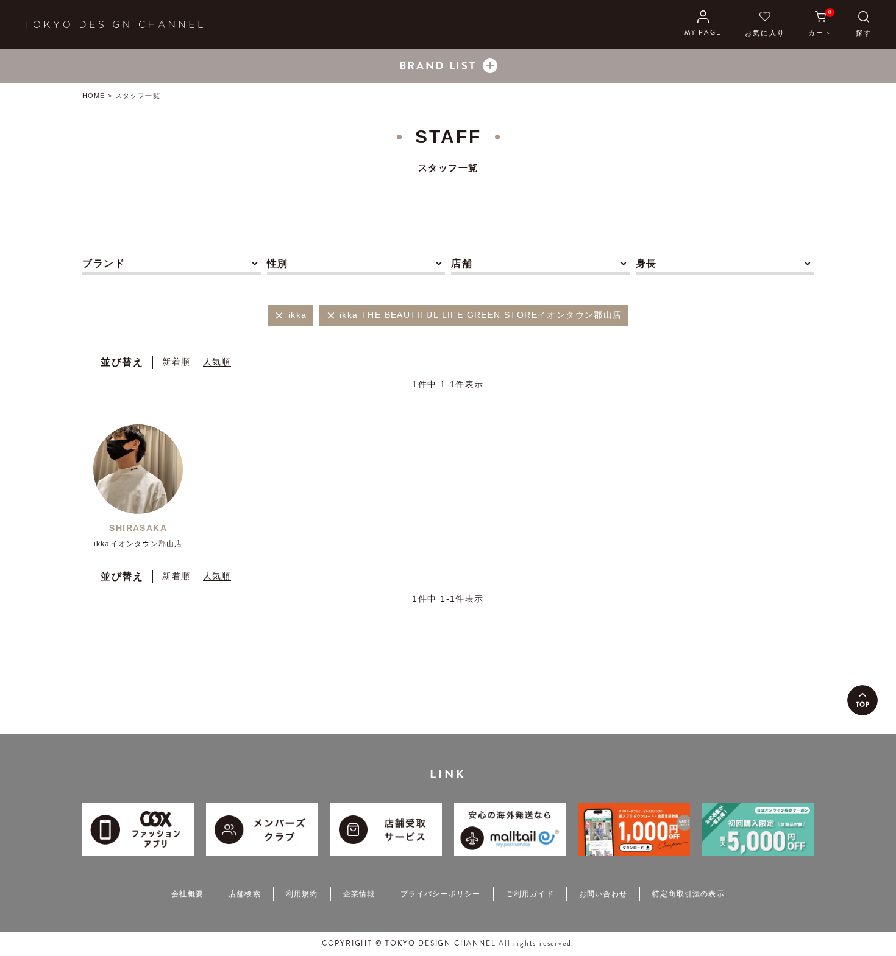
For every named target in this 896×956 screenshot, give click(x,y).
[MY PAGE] (703, 24)
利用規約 (302, 894)
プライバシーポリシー (440, 894)
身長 (646, 263)
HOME (93, 95)
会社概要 (187, 894)
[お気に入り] (765, 24)
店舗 (461, 263)
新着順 (176, 361)
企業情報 (359, 894)
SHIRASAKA (138, 528)
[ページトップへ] (862, 700)
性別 (277, 263)
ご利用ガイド (530, 894)
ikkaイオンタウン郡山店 (138, 544)
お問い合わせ (603, 894)
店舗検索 (245, 894)
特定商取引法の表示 (688, 894)
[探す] (864, 24)
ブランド (103, 263)
